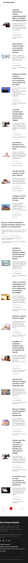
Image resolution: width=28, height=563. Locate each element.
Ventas (14, 38)
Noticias (14, 104)
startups (16, 373)
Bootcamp (5, 241)
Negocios (20, 37)
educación (11, 241)
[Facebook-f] (0, 540)
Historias (3, 239)
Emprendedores (22, 67)
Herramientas (21, 501)
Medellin (9, 242)
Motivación (9, 239)
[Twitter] (3, 540)
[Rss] (9, 540)
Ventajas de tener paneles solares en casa (19, 198)
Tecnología (20, 371)
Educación (15, 37)
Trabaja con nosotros (5, 544)
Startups (14, 371)
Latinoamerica (22, 241)
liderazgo (4, 242)
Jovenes (16, 241)
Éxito (13, 276)
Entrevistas (19, 238)
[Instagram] (6, 540)
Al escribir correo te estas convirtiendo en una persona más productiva (19, 480)
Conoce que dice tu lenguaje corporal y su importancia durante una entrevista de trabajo (18, 446)
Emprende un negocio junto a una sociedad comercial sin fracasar (18, 48)
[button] (22, 2)
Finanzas (20, 165)
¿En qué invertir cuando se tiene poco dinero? (18, 173)
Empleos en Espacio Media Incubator (9, 546)
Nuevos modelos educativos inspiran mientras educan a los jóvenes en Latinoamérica (13, 225)
